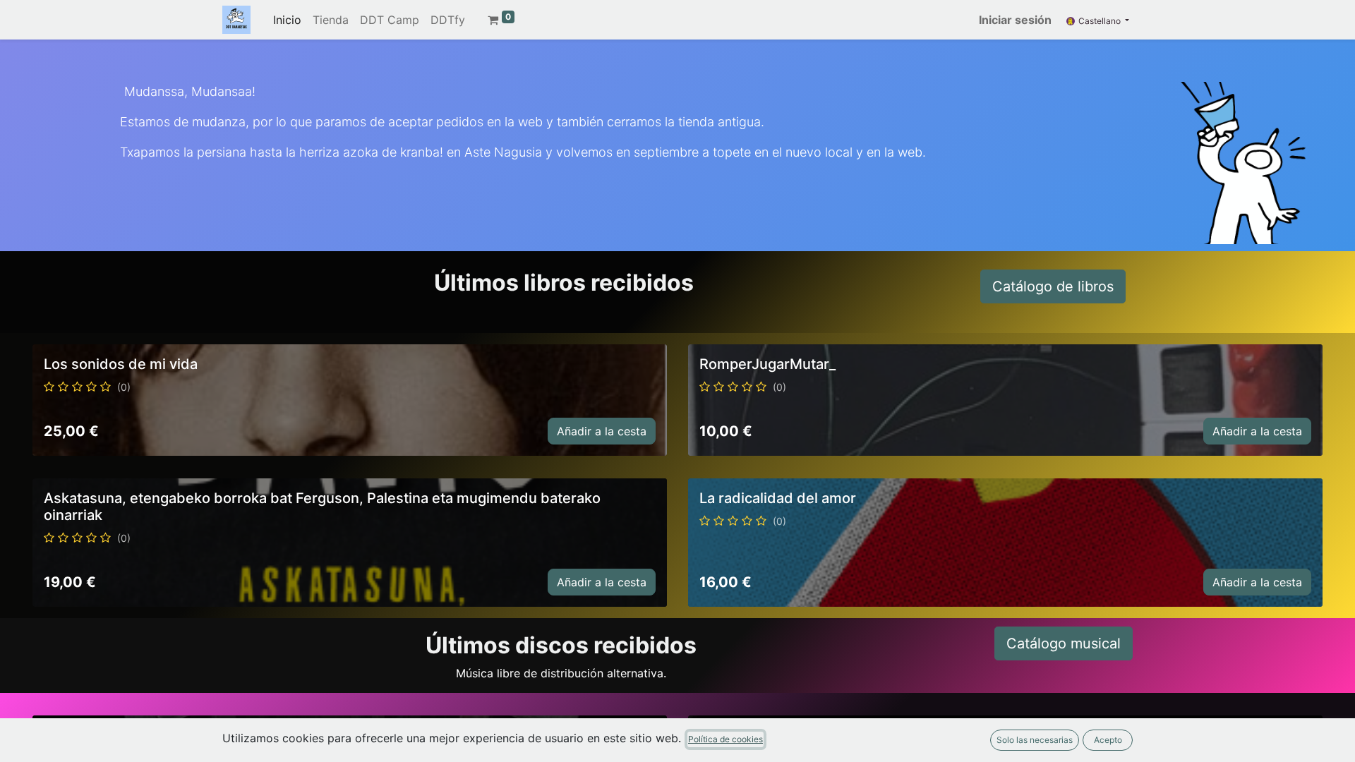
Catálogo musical (1063, 643)
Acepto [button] (1108, 739)
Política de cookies (725, 739)
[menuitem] (287, 20)
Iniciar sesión (1015, 20)
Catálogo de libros (1053, 286)
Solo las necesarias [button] (1034, 739)
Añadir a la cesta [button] (601, 431)
